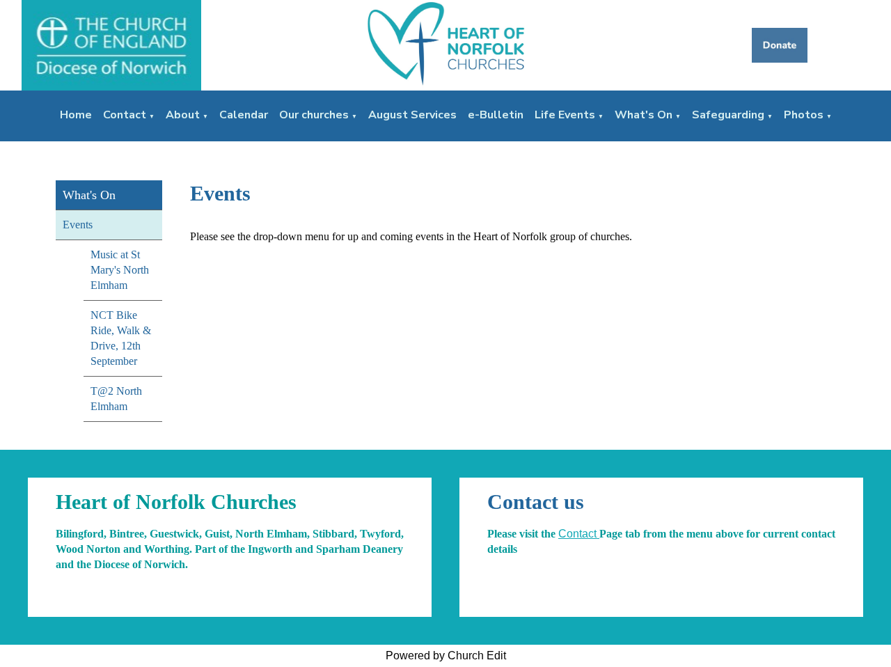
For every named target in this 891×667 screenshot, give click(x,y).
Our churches (314, 115)
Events (78, 224)
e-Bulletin (495, 115)
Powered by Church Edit (446, 655)
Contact (124, 115)
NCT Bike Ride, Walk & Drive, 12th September (120, 338)
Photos (803, 115)
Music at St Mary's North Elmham (119, 270)
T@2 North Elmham (116, 398)
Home (76, 115)
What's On (643, 115)
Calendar (243, 115)
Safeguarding (728, 115)
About (183, 115)
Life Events (565, 115)
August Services (412, 115)
